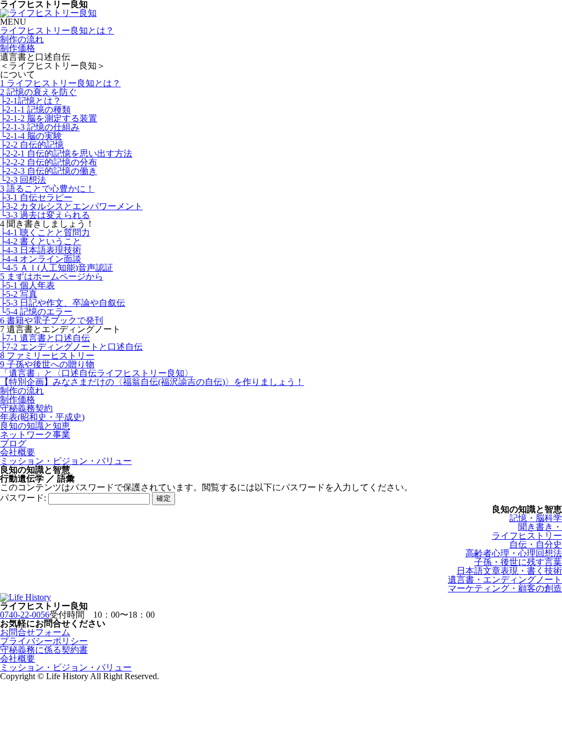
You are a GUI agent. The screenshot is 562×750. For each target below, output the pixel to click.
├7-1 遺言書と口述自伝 (45, 338)
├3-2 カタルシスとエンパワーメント (71, 206)
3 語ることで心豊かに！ (47, 188)
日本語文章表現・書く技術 (509, 570)
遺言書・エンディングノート (505, 579)
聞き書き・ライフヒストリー (527, 531)
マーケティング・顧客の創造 (505, 588)
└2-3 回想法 (23, 179)
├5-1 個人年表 (27, 285)
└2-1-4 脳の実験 (31, 136)
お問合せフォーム (35, 632)
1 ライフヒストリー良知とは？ (60, 83)
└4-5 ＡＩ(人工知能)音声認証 (56, 267)
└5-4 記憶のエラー (36, 311)
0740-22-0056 (24, 614)
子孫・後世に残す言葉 (518, 562)
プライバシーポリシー (44, 641)
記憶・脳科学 (535, 518)
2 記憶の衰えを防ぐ (38, 92)
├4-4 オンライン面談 (40, 259)
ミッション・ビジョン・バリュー (66, 461)
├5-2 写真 (18, 294)
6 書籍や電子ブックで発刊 (51, 320)
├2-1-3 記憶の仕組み (40, 127)
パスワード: (24, 497)
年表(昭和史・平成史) (42, 417)
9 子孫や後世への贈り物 (47, 364)
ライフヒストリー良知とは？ (57, 30)
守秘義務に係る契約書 (44, 649)
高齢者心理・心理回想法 (513, 553)
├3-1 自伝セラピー (36, 197)
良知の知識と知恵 (35, 425)
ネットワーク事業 (35, 434)
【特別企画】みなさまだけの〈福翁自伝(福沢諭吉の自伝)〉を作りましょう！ (152, 382)
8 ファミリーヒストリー (47, 355)
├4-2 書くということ (40, 241)
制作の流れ (22, 39)
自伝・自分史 (535, 544)
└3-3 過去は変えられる (45, 215)
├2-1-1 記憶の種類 (35, 109)
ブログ (13, 443)
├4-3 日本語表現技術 (40, 250)
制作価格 (17, 48)
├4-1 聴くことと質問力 (45, 232)
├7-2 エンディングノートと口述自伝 (71, 346)
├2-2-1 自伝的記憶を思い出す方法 (66, 153)
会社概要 (17, 452)
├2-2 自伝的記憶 (32, 144)
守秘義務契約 (26, 408)
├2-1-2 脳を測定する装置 (48, 118)
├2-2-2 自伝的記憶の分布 (48, 162)
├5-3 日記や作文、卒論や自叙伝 (62, 302)
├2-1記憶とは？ (30, 100)
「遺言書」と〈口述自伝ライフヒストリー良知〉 (96, 373)
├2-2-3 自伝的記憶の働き (48, 171)
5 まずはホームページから (51, 276)
